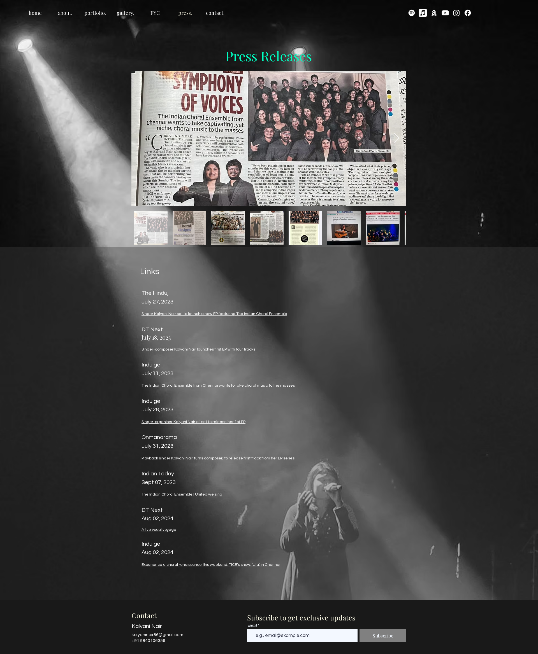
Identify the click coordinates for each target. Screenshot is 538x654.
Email (252, 625)
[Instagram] (456, 13)
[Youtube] (445, 13)
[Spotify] (411, 13)
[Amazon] (434, 13)
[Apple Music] (423, 13)
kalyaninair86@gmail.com (157, 634)
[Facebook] (467, 13)
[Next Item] (396, 138)
